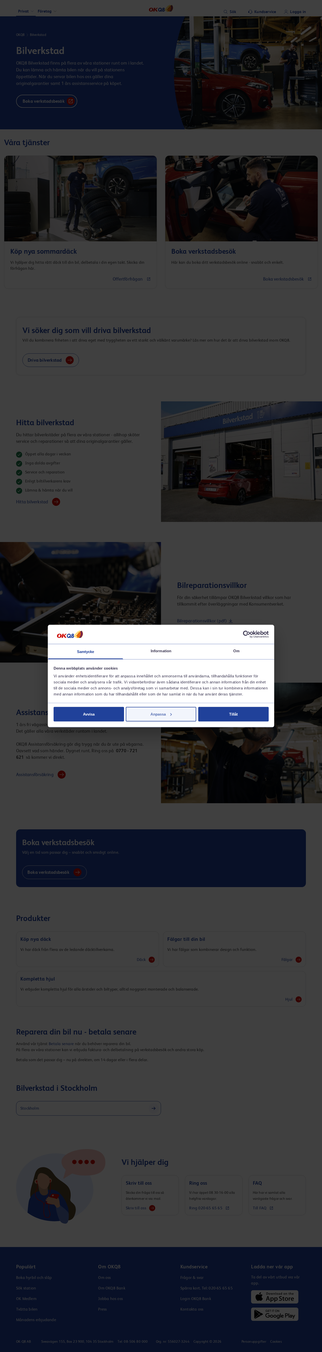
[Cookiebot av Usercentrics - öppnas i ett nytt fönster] (247, 634)
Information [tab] (161, 651)
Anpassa (158, 714)
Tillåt (233, 714)
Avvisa (89, 714)
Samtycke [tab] (85, 652)
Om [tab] (236, 651)
